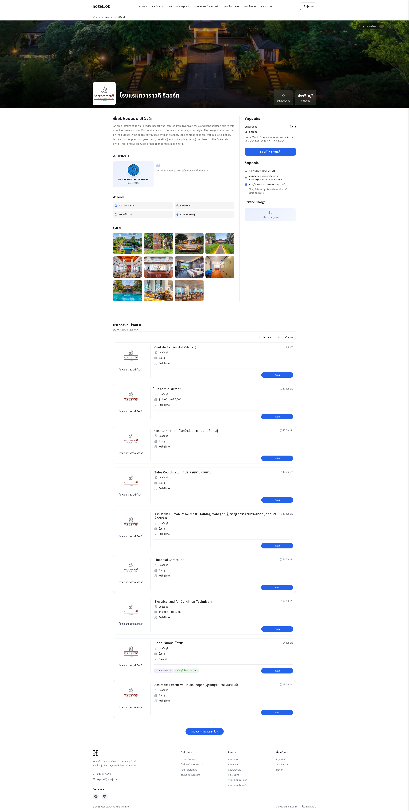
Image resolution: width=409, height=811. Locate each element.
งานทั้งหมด (250, 6)
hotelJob (101, 6)
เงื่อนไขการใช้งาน (308, 806)
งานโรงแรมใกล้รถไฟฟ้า (207, 6)
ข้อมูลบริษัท (280, 759)
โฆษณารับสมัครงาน (189, 759)
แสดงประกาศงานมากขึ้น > (204, 731)
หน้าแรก (143, 6)
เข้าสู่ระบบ (308, 6)
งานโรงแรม (158, 6)
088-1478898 (104, 773)
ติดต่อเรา (279, 769)
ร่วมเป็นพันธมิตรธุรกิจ (190, 774)
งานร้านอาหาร (231, 6)
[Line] (104, 796)
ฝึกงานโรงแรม (234, 769)
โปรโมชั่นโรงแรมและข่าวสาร (193, 764)
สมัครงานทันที (272, 151)
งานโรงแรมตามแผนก (237, 780)
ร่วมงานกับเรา (281, 764)
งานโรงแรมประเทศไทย (238, 785)
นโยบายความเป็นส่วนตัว (286, 806)
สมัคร (277, 375)
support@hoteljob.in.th (108, 779)
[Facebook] (96, 796)
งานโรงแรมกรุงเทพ (179, 6)
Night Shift (233, 774)
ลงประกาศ (266, 6)
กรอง (290, 337)
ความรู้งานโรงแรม (189, 769)
